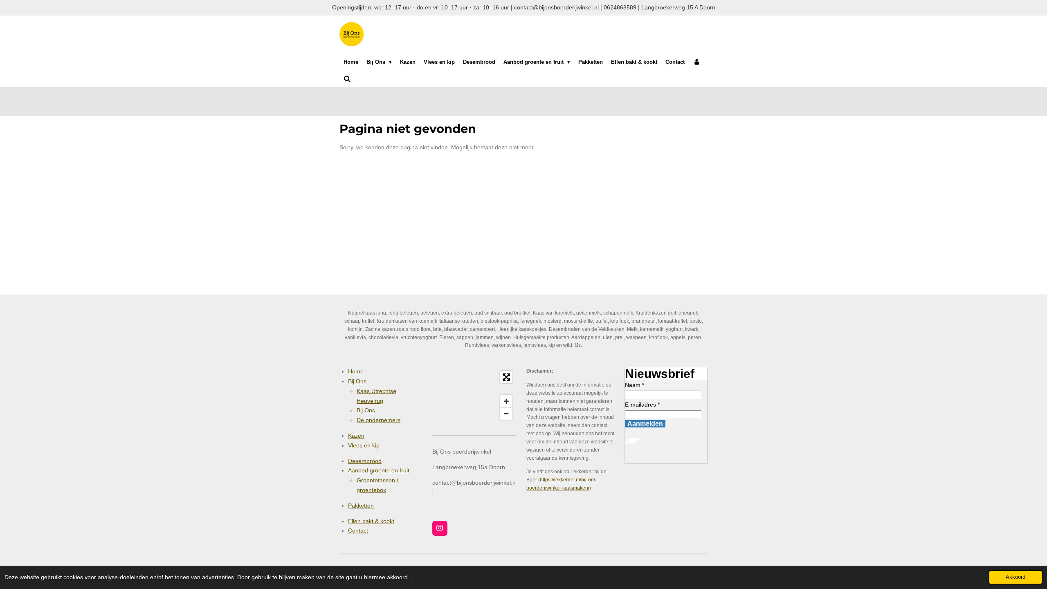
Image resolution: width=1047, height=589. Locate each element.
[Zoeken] (347, 79)
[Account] (696, 62)
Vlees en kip (364, 445)
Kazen (356, 435)
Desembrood (365, 461)
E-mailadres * (642, 404)
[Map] (474, 395)
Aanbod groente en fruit (378, 470)
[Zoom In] (506, 401)
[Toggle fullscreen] (506, 377)
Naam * (634, 385)
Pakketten (361, 505)
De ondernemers (378, 420)
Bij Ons (357, 381)
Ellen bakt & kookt (371, 521)
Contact (358, 530)
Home (356, 371)
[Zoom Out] (506, 413)
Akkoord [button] (1015, 577)
